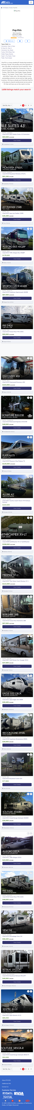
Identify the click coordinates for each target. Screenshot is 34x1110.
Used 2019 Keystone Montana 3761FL (14, 174)
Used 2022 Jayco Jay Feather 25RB (12, 213)
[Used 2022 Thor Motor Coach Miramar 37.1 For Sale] (17, 567)
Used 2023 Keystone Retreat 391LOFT (14, 976)
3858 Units (11, 41)
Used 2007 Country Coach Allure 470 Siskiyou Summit (16, 501)
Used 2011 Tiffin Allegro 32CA (11, 857)
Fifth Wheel (9, 52)
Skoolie (11, 54)
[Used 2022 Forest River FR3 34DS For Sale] (17, 317)
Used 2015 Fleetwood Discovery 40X (13, 382)
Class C (10, 48)
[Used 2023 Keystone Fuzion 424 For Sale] (17, 764)
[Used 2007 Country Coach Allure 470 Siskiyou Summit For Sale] (17, 486)
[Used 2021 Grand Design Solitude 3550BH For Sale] (17, 803)
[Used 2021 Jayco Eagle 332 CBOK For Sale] (17, 685)
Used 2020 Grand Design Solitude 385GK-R (15, 1055)
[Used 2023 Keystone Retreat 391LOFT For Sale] (17, 961)
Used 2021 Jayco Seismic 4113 (11, 1015)
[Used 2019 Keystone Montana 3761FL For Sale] (17, 159)
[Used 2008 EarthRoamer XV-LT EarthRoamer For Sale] (17, 527)
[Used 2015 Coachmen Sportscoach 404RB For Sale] (17, 278)
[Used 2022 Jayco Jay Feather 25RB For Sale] (17, 199)
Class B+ (5, 48)
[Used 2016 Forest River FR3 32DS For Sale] (17, 882)
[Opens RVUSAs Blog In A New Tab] (28, 1101)
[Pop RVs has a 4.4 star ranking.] (14, 38)
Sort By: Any (7, 105)
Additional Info (6, 1083)
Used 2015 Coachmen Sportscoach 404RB (15, 292)
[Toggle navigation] (31, 2)
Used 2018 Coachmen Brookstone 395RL (14, 739)
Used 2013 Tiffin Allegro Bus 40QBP (13, 253)
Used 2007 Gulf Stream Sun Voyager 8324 (15, 660)
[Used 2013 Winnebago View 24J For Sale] (17, 922)
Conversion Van (5, 50)
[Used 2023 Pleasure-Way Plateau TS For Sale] (17, 447)
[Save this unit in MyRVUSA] (31, 110)
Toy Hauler (9, 56)
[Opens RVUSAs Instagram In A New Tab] (20, 1101)
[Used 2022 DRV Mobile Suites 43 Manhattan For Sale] (17, 120)
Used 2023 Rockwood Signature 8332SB (14, 422)
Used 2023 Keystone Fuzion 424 (12, 778)
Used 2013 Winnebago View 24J (12, 936)
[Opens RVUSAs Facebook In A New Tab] (6, 1101)
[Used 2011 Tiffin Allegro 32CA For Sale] (17, 843)
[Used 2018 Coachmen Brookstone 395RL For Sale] (17, 725)
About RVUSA (6, 1080)
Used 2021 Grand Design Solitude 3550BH (15, 818)
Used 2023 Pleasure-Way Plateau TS (13, 461)
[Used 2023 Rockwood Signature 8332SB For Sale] (17, 407)
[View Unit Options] (28, 110)
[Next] (31, 105)
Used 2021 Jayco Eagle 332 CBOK (12, 700)
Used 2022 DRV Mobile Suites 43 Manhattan (16, 134)
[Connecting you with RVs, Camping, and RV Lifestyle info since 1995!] (7, 2)
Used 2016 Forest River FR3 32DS (12, 897)
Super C (3, 56)
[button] (19, 41)
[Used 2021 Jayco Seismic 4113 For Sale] (17, 1001)
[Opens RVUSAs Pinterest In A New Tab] (13, 1101)
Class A (10, 46)
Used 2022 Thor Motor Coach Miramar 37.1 (15, 581)
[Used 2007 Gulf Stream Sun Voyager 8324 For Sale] (17, 646)
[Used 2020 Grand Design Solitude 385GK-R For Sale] (17, 1040)
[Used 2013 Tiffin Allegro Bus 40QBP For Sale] (17, 238)
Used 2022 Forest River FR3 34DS (12, 332)
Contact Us (5, 1087)
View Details (17, 140)
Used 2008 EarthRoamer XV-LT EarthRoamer (15, 542)
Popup (6, 54)
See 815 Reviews (21, 37)
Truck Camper (8, 58)
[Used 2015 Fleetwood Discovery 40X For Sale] (17, 368)
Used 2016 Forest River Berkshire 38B (14, 621)
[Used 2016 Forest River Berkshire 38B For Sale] (17, 606)
